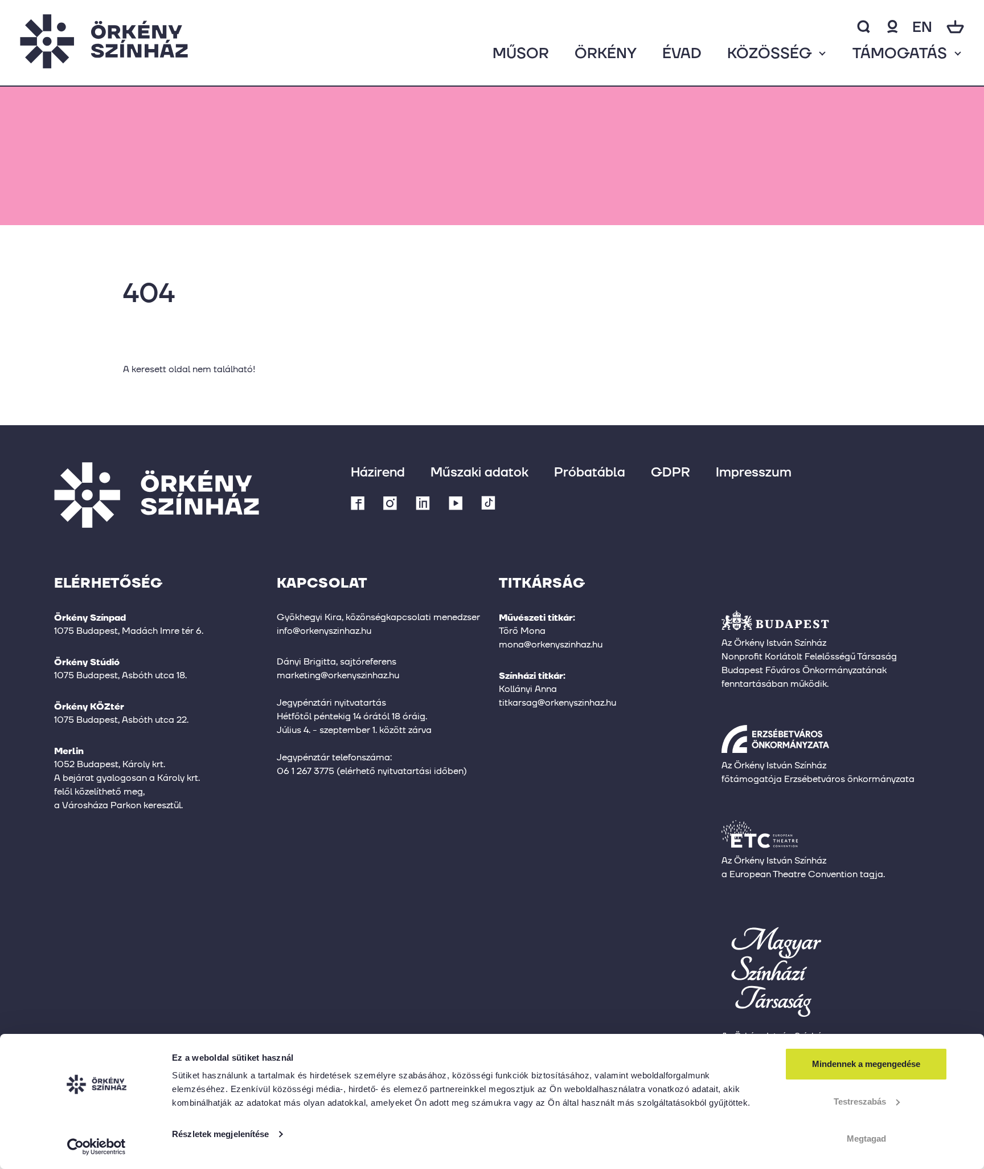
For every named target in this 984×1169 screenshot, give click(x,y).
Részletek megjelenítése (220, 1134)
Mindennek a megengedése (866, 1064)
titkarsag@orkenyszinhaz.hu (557, 702)
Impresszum (754, 471)
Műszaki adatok (479, 471)
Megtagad (866, 1138)
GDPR (670, 471)
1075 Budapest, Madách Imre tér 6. (128, 631)
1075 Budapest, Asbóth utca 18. (120, 675)
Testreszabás (860, 1101)
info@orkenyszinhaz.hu (324, 631)
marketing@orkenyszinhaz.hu (338, 675)
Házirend (378, 471)
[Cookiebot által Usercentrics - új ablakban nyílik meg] (96, 1146)
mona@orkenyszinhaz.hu (550, 644)
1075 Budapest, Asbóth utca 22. (121, 720)
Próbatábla (589, 471)
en (922, 26)
